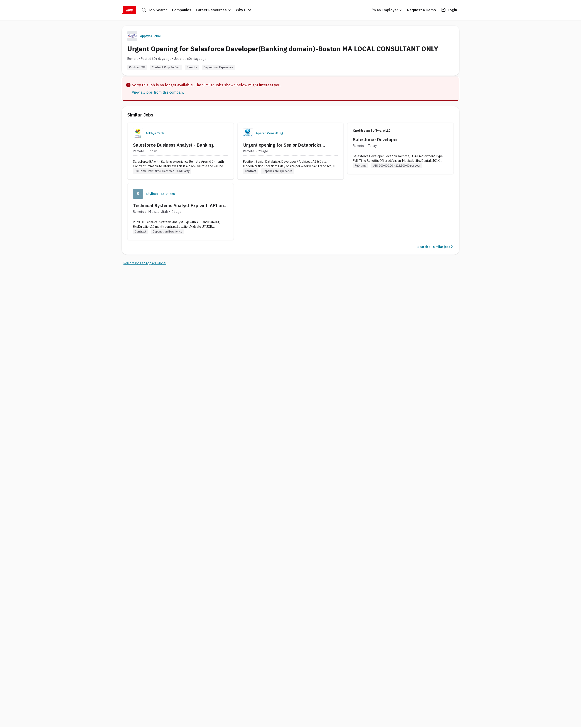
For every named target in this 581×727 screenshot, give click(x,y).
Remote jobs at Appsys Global (144, 263)
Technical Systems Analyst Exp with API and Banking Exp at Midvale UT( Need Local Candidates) (179, 205)
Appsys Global (150, 36)
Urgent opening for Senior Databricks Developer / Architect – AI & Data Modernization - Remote (282, 145)
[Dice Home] (129, 10)
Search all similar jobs (433, 247)
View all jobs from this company (158, 92)
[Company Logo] (138, 133)
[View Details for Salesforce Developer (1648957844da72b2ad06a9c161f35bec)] (400, 148)
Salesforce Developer (375, 139)
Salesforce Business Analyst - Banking (173, 145)
